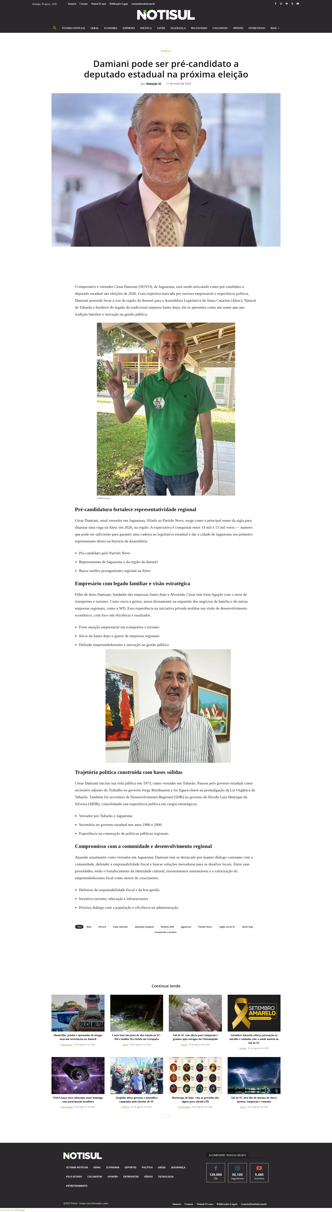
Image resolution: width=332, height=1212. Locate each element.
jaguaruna (186, 926)
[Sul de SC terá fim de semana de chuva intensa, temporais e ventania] (254, 1075)
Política (166, 51)
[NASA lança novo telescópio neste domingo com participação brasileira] (78, 1075)
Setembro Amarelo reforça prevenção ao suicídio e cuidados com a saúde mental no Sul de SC (254, 1039)
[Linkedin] (170, 257)
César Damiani (120, 926)
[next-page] (168, 1116)
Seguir (237, 1166)
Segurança (67, 1044)
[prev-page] (162, 1116)
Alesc (88, 926)
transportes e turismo (165, 932)
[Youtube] (298, 4)
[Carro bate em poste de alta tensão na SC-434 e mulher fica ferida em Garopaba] (136, 1013)
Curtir (216, 1166)
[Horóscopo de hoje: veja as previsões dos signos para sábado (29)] (195, 1075)
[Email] (179, 257)
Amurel (102, 926)
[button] (54, 28)
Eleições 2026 (167, 926)
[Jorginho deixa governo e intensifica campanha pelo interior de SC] (136, 1075)
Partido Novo (205, 926)
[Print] (188, 257)
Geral (125, 1044)
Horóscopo (184, 1107)
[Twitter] (292, 4)
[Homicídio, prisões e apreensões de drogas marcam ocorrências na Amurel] (78, 1013)
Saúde (242, 1048)
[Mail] (286, 4)
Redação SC (154, 84)
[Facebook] (275, 4)
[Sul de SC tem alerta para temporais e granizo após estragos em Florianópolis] (195, 1013)
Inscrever (259, 1166)
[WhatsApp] (161, 257)
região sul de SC (227, 926)
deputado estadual (144, 926)
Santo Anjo (247, 926)
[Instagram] (281, 4)
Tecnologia (67, 1107)
